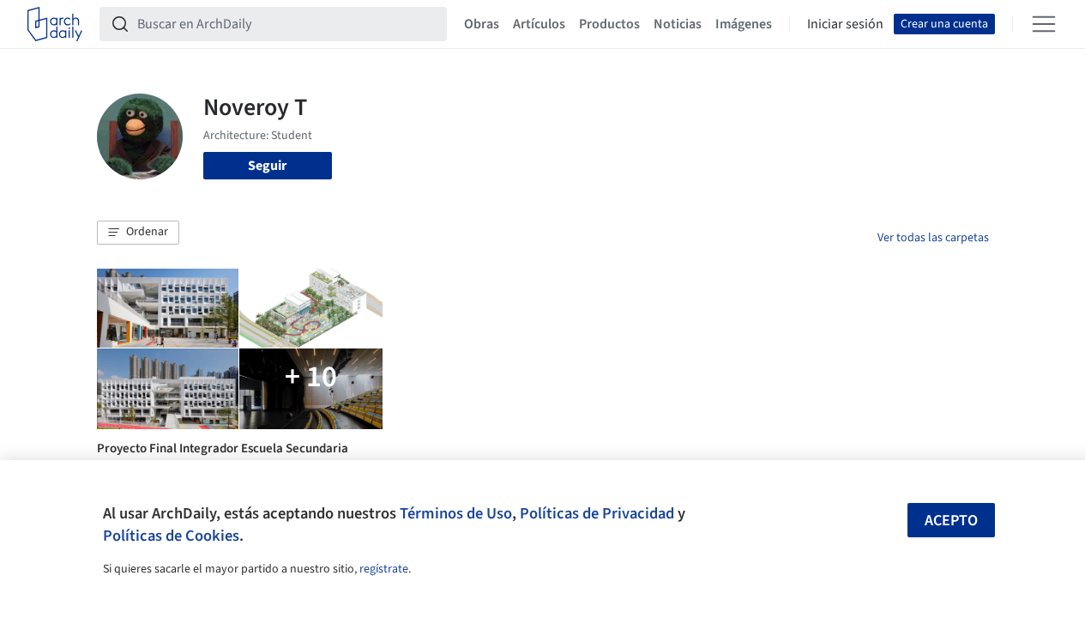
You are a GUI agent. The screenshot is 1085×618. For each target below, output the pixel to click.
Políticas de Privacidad (597, 513)
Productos (609, 24)
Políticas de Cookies (171, 535)
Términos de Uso (456, 513)
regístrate (383, 569)
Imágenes (743, 24)
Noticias (678, 24)
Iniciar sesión (845, 24)
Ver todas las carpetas (933, 238)
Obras (481, 24)
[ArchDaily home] (54, 24)
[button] (138, 233)
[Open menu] (1044, 24)
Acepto (951, 520)
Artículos (539, 24)
